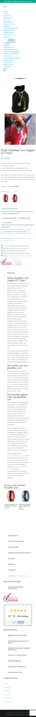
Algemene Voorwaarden (17, 635)
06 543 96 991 (13, 547)
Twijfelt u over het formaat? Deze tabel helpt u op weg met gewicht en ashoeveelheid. (18, 226)
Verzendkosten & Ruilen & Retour (18, 642)
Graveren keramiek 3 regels (21, 238)
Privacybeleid (20, 714)
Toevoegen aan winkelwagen (15, 231)
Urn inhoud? (8, 223)
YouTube (11, 558)
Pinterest (11, 564)
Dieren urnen (8, 698)
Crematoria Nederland (16, 666)
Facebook (11, 570)
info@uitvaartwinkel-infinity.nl (19, 553)
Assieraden (7, 694)
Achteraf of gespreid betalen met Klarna (19, 649)
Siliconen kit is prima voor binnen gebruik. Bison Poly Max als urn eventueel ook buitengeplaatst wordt (17, 212)
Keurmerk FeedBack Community (15, 588)
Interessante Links (15, 672)
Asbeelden (7, 691)
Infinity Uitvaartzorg (22, 576)
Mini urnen (7, 687)
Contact (27, 714)
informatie (10, 384)
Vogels (15, 191)
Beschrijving (11, 273)
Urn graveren (8, 701)
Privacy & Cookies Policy (17, 655)
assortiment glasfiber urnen (16, 456)
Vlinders (7, 191)
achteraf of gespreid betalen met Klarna (19, 256)
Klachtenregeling (14, 661)
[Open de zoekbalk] (4, 70)
